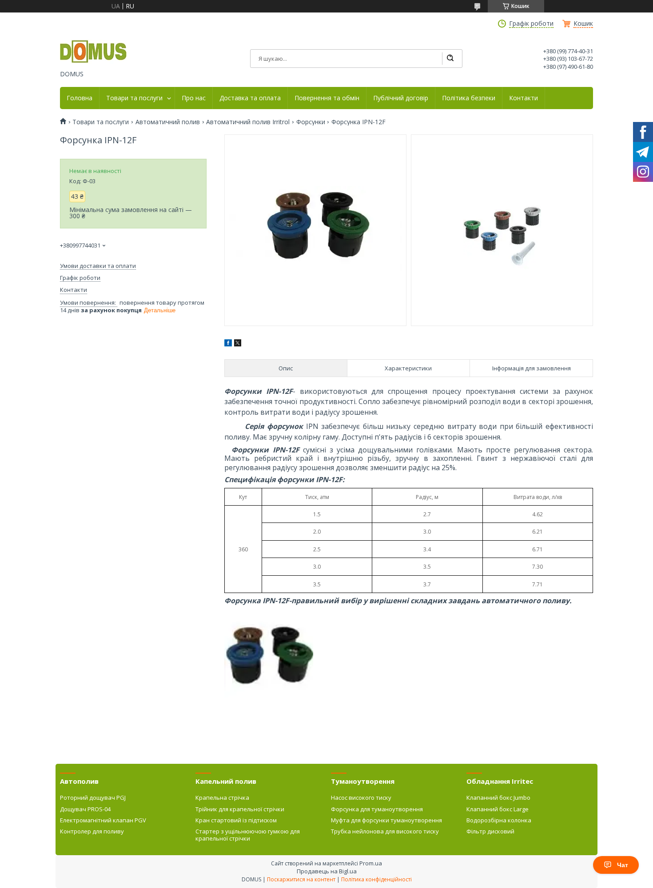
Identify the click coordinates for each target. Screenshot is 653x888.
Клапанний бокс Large (497, 809)
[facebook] (228, 344)
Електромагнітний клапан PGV (103, 820)
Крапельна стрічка (222, 798)
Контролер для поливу (92, 831)
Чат (622, 864)
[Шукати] (450, 58)
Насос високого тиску (361, 798)
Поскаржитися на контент (301, 879)
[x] (237, 344)
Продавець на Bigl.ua (327, 871)
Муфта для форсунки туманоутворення (386, 820)
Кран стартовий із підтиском (236, 820)
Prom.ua (370, 863)
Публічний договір (400, 98)
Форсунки (310, 122)
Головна (79, 98)
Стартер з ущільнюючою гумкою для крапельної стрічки (247, 834)
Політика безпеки (468, 98)
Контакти (523, 98)
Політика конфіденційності (376, 879)
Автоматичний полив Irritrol (248, 122)
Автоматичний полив (167, 122)
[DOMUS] (93, 52)
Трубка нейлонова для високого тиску (385, 831)
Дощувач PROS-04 (85, 809)
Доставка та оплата (250, 98)
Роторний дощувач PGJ (93, 798)
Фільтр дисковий (490, 831)
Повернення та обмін (327, 98)
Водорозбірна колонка (498, 820)
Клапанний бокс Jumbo (498, 798)
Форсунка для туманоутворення (377, 809)
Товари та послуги (134, 98)
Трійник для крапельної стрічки (239, 809)
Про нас (194, 98)
